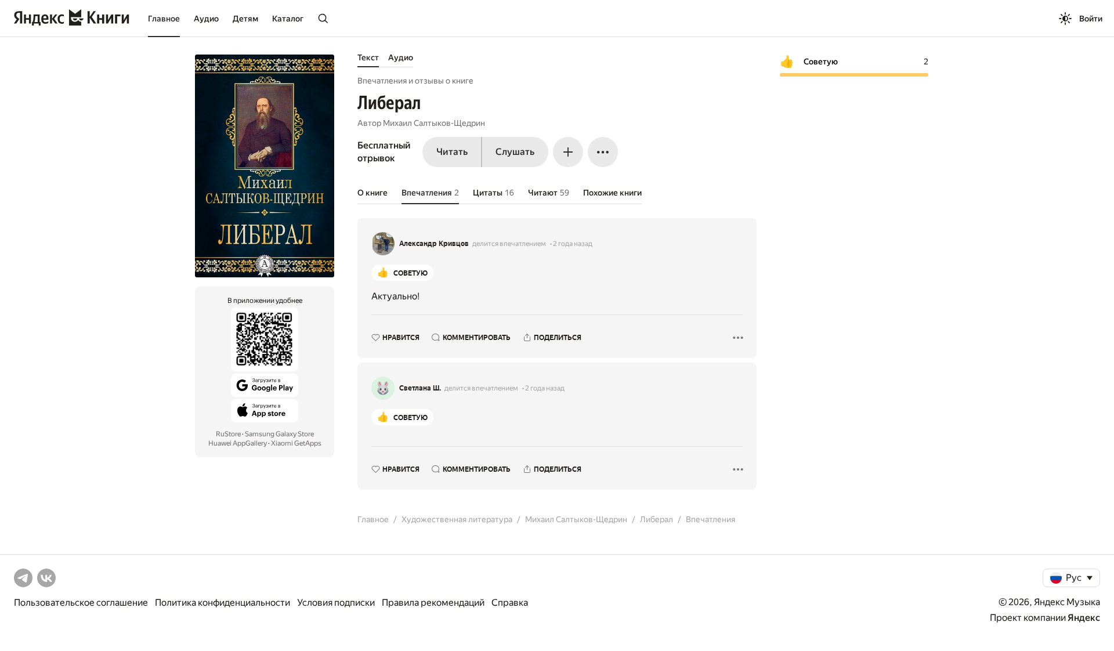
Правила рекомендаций (433, 602)
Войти (1090, 18)
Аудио (206, 18)
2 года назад (572, 244)
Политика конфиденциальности (222, 602)
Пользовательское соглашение (81, 602)
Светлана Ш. (420, 388)
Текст (368, 57)
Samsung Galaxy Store (279, 434)
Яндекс (1084, 617)
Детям (245, 18)
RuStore (228, 434)
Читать (452, 151)
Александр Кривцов (434, 244)
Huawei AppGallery (237, 443)
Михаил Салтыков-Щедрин (434, 123)
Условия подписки (336, 602)
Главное (164, 18)
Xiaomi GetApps (296, 443)
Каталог (287, 18)
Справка (509, 602)
